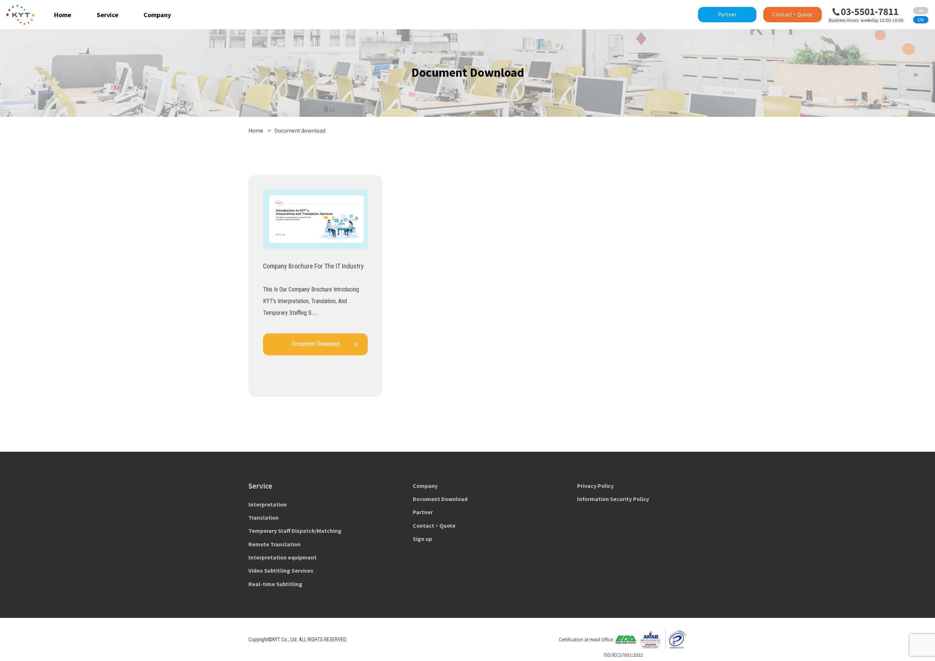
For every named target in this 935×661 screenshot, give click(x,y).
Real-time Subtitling (275, 584)
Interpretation (267, 504)
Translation (263, 517)
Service (107, 15)
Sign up (422, 538)
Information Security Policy (613, 499)
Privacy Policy (595, 485)
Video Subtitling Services (280, 570)
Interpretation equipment (282, 557)
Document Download (440, 499)
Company (157, 15)
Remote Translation (274, 544)
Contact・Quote (792, 14)
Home (62, 15)
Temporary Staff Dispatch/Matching (294, 530)
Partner (727, 14)
